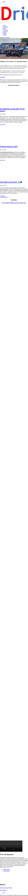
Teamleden (5, 26)
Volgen (8, 869)
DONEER (2, 77)
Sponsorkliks (3, 890)
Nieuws (5, 32)
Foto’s (4, 28)
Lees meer (2, 124)
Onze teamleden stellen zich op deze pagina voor (14, 202)
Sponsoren (5, 30)
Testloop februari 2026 (8, 147)
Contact (5, 35)
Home (4, 25)
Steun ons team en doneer (6, 887)
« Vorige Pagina (4, 197)
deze (12, 81)
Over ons (5, 29)
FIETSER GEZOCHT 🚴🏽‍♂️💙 (11, 182)
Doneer (4, 33)
